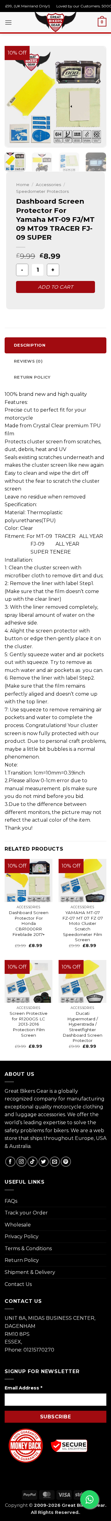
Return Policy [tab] (32, 377)
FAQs (11, 1201)
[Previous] (14, 97)
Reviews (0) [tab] (28, 361)
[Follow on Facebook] (10, 1162)
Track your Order (26, 1213)
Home (22, 184)
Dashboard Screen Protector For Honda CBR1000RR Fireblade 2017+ (28, 923)
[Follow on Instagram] (21, 1162)
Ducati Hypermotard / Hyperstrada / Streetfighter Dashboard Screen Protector (82, 1027)
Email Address (23, 1388)
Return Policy (22, 1260)
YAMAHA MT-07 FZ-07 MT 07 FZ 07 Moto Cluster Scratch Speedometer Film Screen (82, 926)
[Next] (96, 97)
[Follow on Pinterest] (66, 1162)
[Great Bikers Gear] (55, 21)
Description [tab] (29, 345)
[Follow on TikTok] (32, 1162)
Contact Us (18, 1284)
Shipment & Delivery (30, 1272)
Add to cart (55, 287)
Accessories (48, 184)
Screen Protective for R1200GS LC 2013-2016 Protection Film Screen (28, 1024)
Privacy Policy (22, 1236)
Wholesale (18, 1225)
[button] (8, 22)
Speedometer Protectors (42, 191)
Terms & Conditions (28, 1248)
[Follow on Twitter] (44, 1162)
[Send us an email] (55, 1162)
